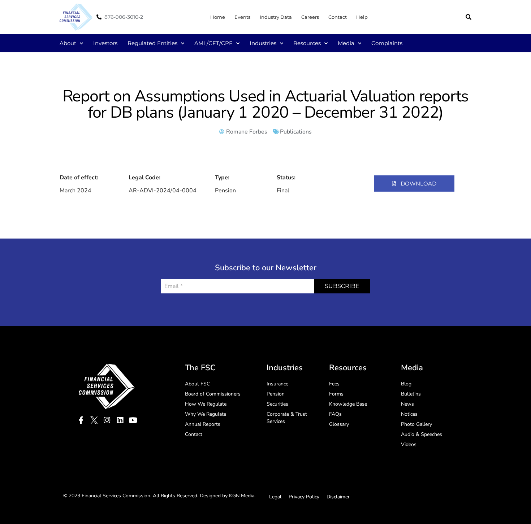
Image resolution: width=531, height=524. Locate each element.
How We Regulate (205, 404)
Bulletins (411, 393)
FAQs (335, 414)
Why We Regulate (205, 414)
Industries (263, 43)
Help (362, 17)
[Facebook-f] (81, 420)
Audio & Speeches (421, 434)
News (407, 404)
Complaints (386, 43)
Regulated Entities (152, 43)
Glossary (339, 424)
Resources (307, 43)
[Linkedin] (120, 420)
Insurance (277, 383)
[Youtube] (133, 420)
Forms (336, 393)
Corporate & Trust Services (287, 418)
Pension (276, 393)
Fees (334, 383)
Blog (406, 383)
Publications (296, 132)
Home (217, 17)
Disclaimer (338, 496)
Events (242, 17)
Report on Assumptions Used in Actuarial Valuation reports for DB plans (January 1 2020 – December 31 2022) (265, 104)
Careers (310, 17)
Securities (277, 404)
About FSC (197, 383)
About (68, 43)
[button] (468, 17)
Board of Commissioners (213, 393)
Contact (337, 17)
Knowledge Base (348, 404)
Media (346, 43)
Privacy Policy (304, 496)
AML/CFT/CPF (213, 43)
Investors (105, 43)
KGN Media (241, 495)
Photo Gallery (416, 424)
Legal (275, 496)
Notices (409, 414)
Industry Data (276, 17)
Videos (408, 444)
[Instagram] (107, 420)
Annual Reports (202, 424)
